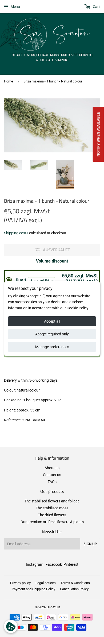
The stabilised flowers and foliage (52, 501)
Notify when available (98, 134)
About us (52, 468)
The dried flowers (52, 515)
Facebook (54, 564)
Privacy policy (20, 583)
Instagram (34, 564)
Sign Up (90, 544)
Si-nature (53, 607)
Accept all (52, 321)
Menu (15, 7)
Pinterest (70, 564)
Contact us (52, 475)
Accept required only (52, 334)
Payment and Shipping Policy (33, 589)
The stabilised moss (52, 508)
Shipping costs (16, 233)
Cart (96, 7)
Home (8, 81)
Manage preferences (52, 347)
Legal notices (45, 583)
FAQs (52, 482)
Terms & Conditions (75, 583)
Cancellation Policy (74, 589)
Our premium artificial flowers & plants (52, 522)
